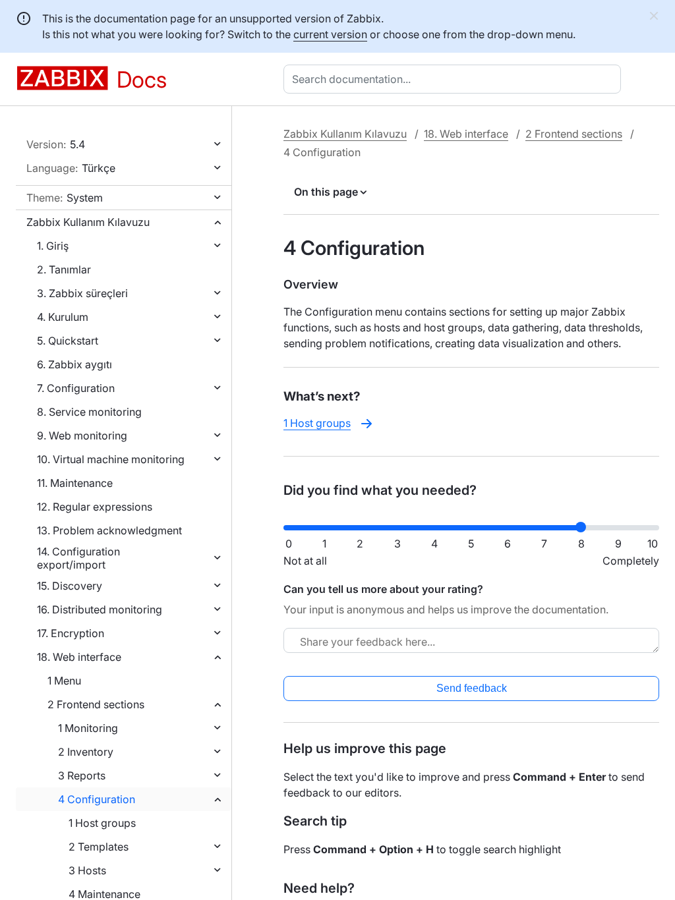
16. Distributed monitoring (99, 609)
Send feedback (471, 688)
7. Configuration (76, 388)
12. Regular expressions (94, 506)
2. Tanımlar (64, 269)
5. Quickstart (67, 340)
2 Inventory (85, 751)
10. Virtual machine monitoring (111, 459)
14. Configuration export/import (78, 558)
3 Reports (81, 775)
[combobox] (454, 79)
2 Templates (99, 846)
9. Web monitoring (82, 435)
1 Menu (64, 680)
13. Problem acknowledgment (109, 530)
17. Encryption (70, 633)
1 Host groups (102, 823)
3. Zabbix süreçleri (82, 293)
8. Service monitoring (89, 411)
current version (330, 34)
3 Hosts (87, 870)
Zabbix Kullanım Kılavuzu (88, 222)
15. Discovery (69, 585)
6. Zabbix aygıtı (74, 364)
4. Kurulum (62, 316)
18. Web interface (79, 656)
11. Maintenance (75, 483)
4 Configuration (96, 799)
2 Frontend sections (95, 704)
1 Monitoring (88, 728)
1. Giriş (53, 245)
